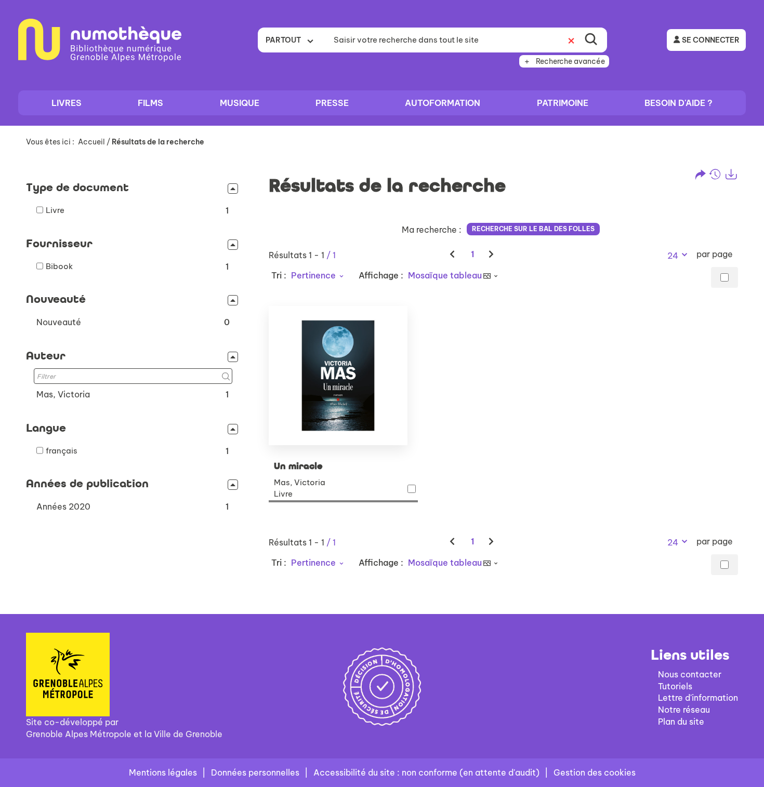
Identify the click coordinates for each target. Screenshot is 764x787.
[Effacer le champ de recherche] (571, 40)
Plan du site (681, 721)
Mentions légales (163, 772)
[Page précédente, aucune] (453, 254)
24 (672, 255)
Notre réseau (684, 709)
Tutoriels (675, 686)
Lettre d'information (698, 697)
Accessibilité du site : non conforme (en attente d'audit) (426, 772)
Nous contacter (689, 674)
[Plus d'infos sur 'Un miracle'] (343, 375)
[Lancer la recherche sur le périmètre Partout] (591, 40)
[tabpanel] (382, 376)
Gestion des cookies (595, 772)
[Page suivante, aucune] (492, 254)
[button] (133, 322)
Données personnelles (255, 772)
